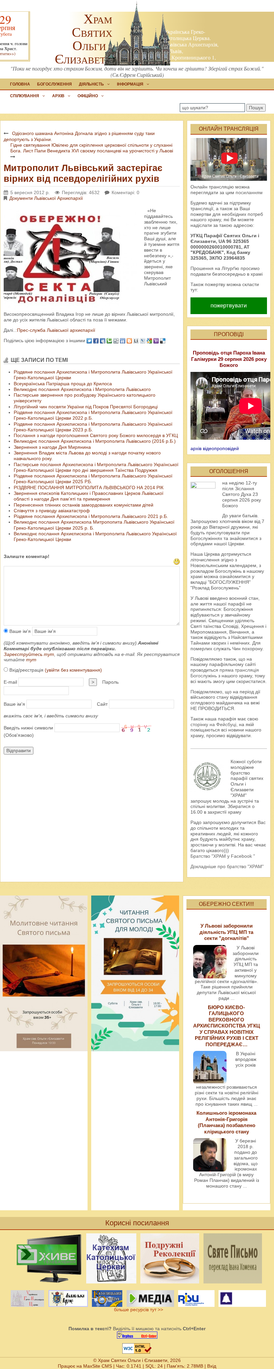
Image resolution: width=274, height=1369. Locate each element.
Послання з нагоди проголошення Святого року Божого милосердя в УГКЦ (96, 435)
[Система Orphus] (137, 1335)
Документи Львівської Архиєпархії (46, 198)
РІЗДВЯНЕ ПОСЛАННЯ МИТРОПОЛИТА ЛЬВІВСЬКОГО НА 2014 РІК (88, 487)
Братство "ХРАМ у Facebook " (222, 856)
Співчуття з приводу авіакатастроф (52, 510)
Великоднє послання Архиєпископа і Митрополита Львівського (82, 389)
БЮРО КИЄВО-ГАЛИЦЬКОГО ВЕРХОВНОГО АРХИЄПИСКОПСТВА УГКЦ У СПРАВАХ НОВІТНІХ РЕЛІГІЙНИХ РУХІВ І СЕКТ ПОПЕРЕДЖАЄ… (226, 1025)
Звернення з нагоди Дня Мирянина (52, 447)
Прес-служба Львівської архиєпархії (56, 330)
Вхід (211, 1366)
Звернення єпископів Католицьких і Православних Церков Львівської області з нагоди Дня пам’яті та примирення (88, 496)
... (233, 998)
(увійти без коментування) (73, 670)
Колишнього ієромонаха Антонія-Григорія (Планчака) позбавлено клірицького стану (226, 1122)
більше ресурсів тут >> (137, 1309)
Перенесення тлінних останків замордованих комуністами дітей (83, 505)
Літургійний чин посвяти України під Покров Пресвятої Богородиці (86, 406)
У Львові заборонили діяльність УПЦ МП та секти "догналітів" (226, 932)
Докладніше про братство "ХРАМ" (227, 866)
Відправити (18, 750)
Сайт (102, 704)
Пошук (256, 107)
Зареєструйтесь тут (29, 654)
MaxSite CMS (97, 1366)
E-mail (10, 682)
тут (31, 659)
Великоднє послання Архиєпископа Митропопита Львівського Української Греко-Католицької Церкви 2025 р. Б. (94, 524)
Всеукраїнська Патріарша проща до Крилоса (63, 383)
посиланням (249, 192)
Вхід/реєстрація (55, 670)
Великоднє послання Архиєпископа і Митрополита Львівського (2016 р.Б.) (95, 441)
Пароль (110, 682)
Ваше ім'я (19, 631)
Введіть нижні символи (28, 727)
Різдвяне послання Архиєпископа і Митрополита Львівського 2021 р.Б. (91, 516)
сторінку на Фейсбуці (213, 724)
